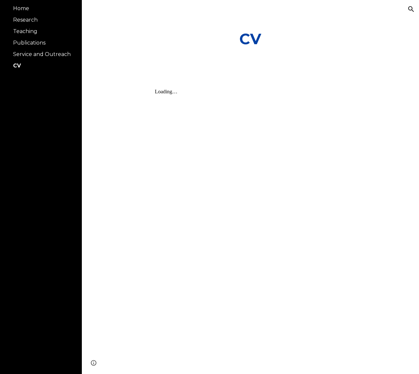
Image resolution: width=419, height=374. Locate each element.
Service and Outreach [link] (42, 54)
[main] (250, 39)
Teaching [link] (25, 31)
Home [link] (21, 8)
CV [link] (17, 66)
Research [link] (25, 20)
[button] (411, 9)
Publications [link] (29, 43)
